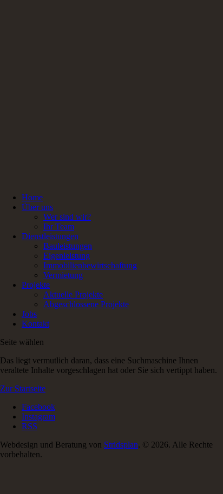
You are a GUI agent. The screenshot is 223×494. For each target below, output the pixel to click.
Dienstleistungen (50, 236)
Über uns (37, 207)
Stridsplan (121, 444)
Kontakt (35, 323)
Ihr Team (58, 226)
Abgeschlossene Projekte (86, 304)
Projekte (36, 284)
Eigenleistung (66, 255)
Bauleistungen (67, 246)
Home (32, 197)
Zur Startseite (22, 388)
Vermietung (63, 275)
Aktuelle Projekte (73, 294)
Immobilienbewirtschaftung (90, 265)
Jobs (29, 314)
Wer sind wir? (67, 216)
